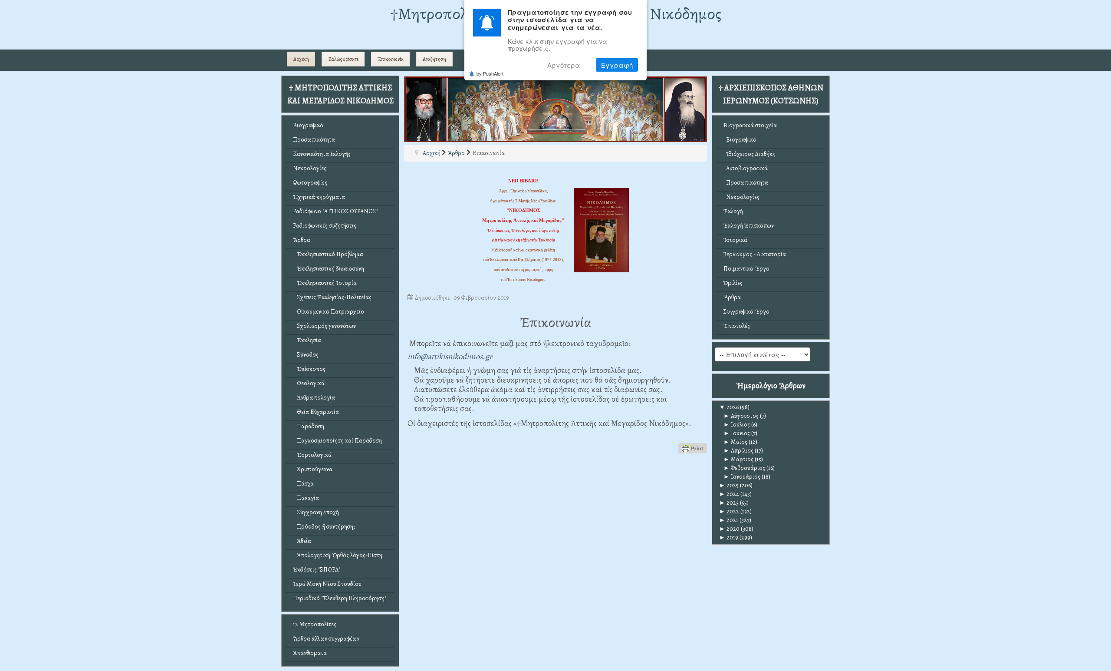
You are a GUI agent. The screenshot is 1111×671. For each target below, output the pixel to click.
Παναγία (306, 498)
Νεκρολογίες (309, 168)
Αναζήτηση (434, 59)
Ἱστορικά (735, 240)
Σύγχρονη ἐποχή (316, 512)
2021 (728, 520)
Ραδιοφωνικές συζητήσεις (324, 225)
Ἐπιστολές (736, 326)
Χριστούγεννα (312, 469)
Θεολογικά (309, 383)
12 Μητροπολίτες (314, 624)
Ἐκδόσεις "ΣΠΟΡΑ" (316, 569)
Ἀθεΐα (302, 541)
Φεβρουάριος (744, 468)
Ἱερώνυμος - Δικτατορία (754, 254)
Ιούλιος (736, 424)
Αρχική (301, 59)
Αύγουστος (741, 416)
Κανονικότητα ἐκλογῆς (322, 154)
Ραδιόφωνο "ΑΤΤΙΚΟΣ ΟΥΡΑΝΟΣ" (335, 211)
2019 (728, 537)
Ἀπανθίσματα (310, 653)
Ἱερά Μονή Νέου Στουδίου (327, 584)
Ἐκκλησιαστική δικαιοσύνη (328, 268)
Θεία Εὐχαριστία (316, 412)
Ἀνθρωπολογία (314, 397)
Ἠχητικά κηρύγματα (319, 197)
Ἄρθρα (301, 240)
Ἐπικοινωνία (391, 59)
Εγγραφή (617, 64)
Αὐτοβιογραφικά (745, 168)
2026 (729, 407)
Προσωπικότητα (314, 140)
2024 (729, 494)
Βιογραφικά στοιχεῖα (750, 125)
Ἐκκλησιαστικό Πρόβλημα (328, 254)
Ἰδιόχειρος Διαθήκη (749, 154)
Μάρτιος (738, 459)
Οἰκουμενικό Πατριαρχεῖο (328, 311)
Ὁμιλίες (733, 283)
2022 (729, 511)
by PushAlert (490, 73)
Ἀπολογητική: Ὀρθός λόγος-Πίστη (337, 555)
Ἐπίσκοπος (309, 369)
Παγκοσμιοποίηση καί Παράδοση (337, 440)
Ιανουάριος (741, 477)
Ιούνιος (736, 433)
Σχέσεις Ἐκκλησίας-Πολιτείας (332, 297)
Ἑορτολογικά (312, 455)
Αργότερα (563, 64)
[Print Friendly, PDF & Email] (692, 447)
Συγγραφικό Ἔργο (746, 311)
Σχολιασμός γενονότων (324, 326)
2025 (729, 485)
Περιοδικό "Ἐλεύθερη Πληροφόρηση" (339, 598)
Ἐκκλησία (307, 340)
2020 (729, 529)
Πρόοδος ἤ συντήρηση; (324, 526)
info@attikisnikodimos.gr (450, 356)
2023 (729, 503)
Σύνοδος (306, 354)
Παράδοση (308, 426)
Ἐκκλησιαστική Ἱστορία (325, 283)
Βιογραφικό (308, 125)
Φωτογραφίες (310, 182)
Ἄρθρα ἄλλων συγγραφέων (326, 639)
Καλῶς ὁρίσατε (343, 59)
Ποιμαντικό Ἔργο (746, 268)
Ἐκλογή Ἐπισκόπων (748, 225)
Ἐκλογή (733, 211)
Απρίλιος (738, 450)
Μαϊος (735, 442)
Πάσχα (303, 483)
